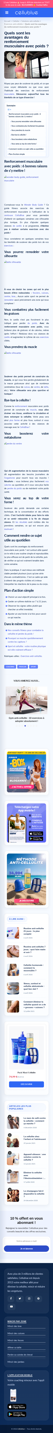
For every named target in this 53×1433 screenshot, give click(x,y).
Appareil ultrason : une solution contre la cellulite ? (35, 1157)
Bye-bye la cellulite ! (18, 135)
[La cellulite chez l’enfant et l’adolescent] (13, 1141)
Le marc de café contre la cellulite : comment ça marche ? (35, 1121)
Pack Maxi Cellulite (27, 1072)
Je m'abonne (26, 1248)
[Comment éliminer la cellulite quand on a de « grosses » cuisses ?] (13, 1006)
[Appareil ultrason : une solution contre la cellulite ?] (13, 1159)
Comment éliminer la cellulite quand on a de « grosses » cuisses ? (35, 1004)
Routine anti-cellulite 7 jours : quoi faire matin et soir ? (35, 949)
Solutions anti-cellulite (30, 21)
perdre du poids (15, 488)
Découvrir (26, 1084)
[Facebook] (10, 1299)
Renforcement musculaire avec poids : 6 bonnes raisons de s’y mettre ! (25, 115)
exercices (8, 246)
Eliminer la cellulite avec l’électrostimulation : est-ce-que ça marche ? (34, 1175)
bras (13, 296)
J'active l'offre (41, 5)
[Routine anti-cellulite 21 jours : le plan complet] (13, 933)
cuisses (45, 293)
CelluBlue (24, 427)
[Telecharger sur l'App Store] (26, 1407)
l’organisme (9, 478)
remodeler (9, 300)
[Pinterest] (38, 1299)
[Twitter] (20, 1299)
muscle (33, 410)
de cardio (17, 226)
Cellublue (21, 1429)
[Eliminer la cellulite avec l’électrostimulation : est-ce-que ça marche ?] (13, 1177)
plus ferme (14, 420)
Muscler (22, 667)
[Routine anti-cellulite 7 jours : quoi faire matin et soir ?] (13, 951)
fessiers (36, 293)
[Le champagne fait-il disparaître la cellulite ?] (13, 1196)
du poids (32, 323)
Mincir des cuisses (16, 1333)
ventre (7, 296)
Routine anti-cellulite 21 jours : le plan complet (34, 931)
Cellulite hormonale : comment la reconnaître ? (34, 968)
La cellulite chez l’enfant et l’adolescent (35, 1137)
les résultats (22, 522)
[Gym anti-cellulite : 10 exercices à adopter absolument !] (26, 700)
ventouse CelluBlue (14, 215)
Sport (33, 667)
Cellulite (16, 21)
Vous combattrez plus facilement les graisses (27, 126)
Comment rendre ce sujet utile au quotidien (26, 149)
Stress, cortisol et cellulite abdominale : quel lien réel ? (34, 986)
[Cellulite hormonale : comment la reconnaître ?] (13, 970)
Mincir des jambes (15, 1362)
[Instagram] (29, 1299)
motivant (8, 529)
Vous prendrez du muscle (20, 130)
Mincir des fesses (15, 1340)
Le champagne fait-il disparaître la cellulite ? (34, 1194)
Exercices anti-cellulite (13, 24)
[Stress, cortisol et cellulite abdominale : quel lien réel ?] (13, 988)
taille (46, 387)
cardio (7, 337)
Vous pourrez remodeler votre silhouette (26, 121)
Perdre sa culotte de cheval (20, 1355)
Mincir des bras (14, 1326)
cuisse (27, 387)
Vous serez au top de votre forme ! (24, 144)
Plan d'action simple (17, 154)
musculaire (9, 94)
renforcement (21, 406)
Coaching (10, 667)
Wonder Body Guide (33, 205)
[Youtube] (11, 1307)
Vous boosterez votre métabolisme (24, 139)
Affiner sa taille (14, 1348)
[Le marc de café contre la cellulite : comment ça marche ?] (13, 1123)
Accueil (7, 21)
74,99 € (13, 1077)
